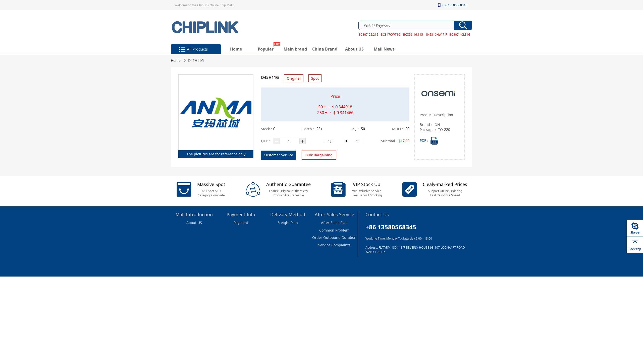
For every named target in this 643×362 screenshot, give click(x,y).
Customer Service (278, 155)
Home (236, 49)
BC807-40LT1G (459, 34)
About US (354, 49)
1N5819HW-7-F (436, 34)
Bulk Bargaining (319, 155)
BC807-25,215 (368, 34)
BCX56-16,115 (413, 34)
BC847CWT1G (391, 34)
